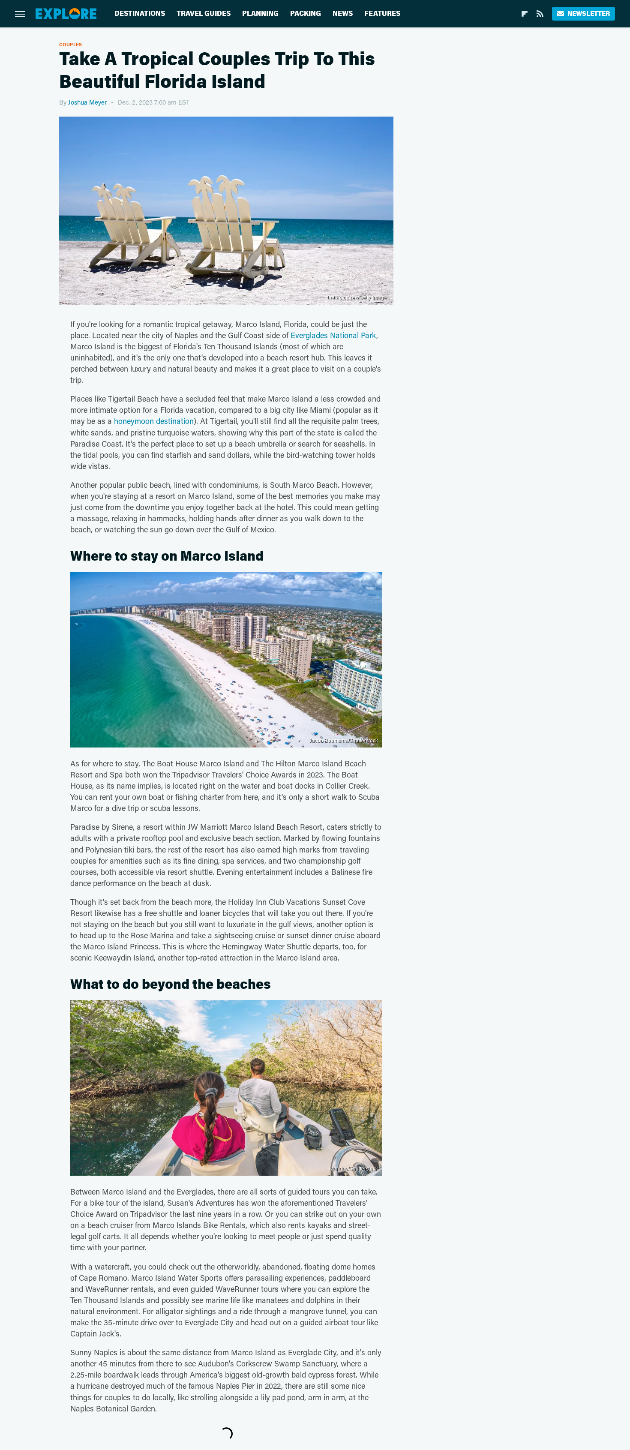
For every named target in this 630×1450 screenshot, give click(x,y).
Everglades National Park (333, 335)
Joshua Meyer (87, 102)
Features (382, 13)
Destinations (139, 13)
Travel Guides (204, 13)
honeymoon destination (154, 421)
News (343, 13)
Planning (260, 13)
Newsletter (588, 13)
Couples (70, 44)
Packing (305, 13)
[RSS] (540, 13)
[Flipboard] (524, 13)
